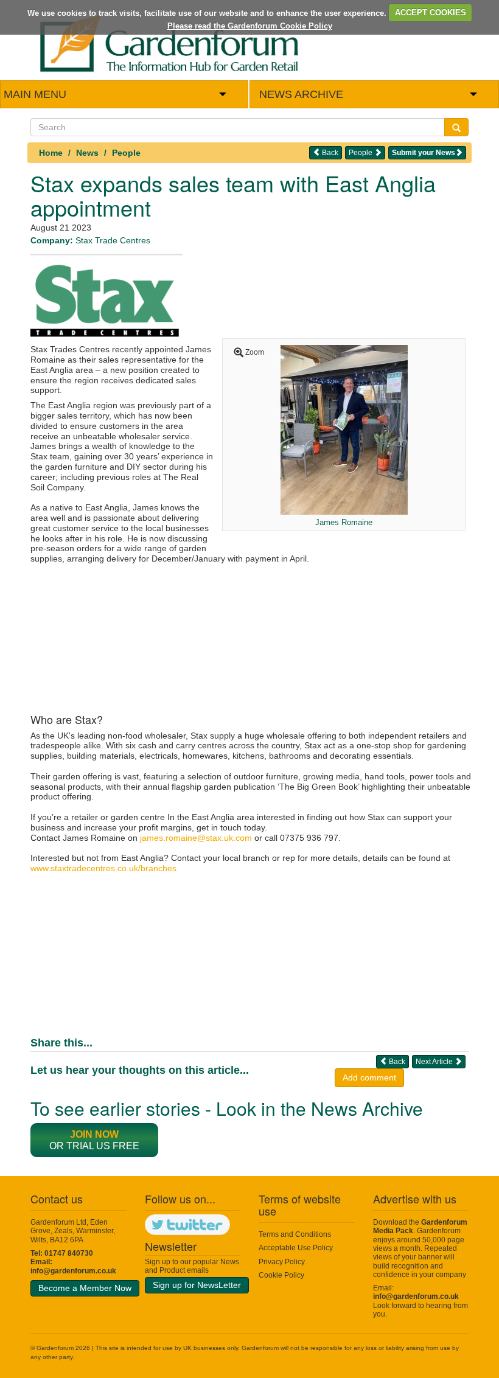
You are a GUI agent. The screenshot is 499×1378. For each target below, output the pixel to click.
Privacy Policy (282, 1262)
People (126, 153)
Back (329, 152)
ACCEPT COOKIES (430, 12)
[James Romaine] (344, 429)
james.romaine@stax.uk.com (196, 838)
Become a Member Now (84, 1288)
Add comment (369, 1077)
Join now (94, 1134)
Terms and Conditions (295, 1234)
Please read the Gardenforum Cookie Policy (249, 25)
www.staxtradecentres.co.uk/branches (103, 868)
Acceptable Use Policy (296, 1248)
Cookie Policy (281, 1275)
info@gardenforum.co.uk (73, 1271)
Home (51, 153)
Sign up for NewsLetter (197, 1285)
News (87, 153)
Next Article (435, 1061)
